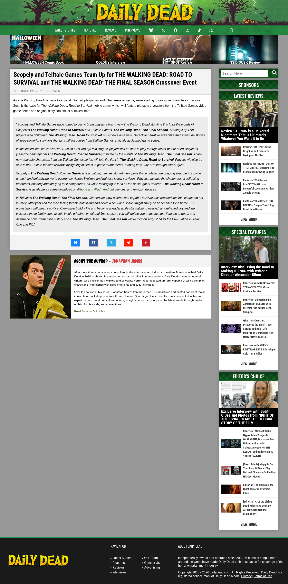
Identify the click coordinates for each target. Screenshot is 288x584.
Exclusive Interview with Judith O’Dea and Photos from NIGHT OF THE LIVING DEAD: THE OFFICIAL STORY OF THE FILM (247, 417)
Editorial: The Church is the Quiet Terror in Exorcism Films (258, 489)
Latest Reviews (249, 95)
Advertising (152, 567)
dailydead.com (220, 572)
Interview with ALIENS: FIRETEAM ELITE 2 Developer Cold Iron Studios (259, 349)
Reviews (110, 29)
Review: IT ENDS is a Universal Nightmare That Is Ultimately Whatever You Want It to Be (245, 135)
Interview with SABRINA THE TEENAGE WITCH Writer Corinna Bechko (259, 287)
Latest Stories (65, 29)
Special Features (249, 231)
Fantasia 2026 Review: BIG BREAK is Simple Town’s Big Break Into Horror (258, 205)
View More (249, 219)
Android (108, 189)
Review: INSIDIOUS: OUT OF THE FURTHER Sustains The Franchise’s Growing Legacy (258, 167)
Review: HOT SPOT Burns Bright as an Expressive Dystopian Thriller (257, 151)
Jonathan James (48, 90)
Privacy (246, 576)
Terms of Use (263, 576)
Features (90, 29)
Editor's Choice (248, 376)
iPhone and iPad (89, 189)
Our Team (151, 558)
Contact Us (152, 562)
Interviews (132, 29)
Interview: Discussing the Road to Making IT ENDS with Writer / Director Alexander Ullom (247, 271)
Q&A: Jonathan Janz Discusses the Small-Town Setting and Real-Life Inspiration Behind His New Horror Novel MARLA (258, 328)
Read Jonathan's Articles (89, 311)
